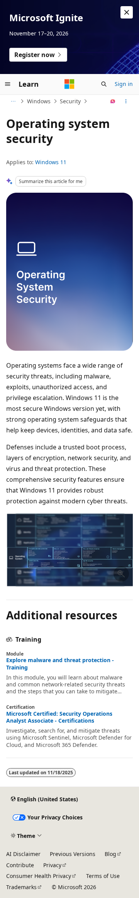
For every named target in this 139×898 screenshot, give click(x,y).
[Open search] (104, 84)
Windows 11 (50, 162)
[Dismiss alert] (126, 12)
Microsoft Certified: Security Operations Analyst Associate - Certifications (59, 717)
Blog (110, 854)
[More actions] (126, 101)
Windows (39, 101)
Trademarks (21, 887)
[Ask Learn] (113, 101)
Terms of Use (103, 876)
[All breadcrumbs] (13, 101)
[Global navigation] (7, 84)
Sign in (124, 83)
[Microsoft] (69, 84)
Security (70, 101)
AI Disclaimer (23, 854)
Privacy (52, 865)
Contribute (20, 865)
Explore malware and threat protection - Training (60, 664)
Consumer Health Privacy (38, 876)
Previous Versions (72, 854)
